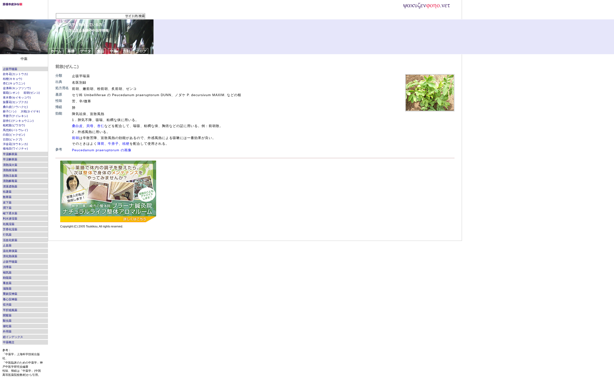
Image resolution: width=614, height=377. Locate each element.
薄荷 (100, 143)
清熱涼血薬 (10, 175)
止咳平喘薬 (10, 69)
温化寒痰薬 (10, 251)
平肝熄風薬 (10, 310)
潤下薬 (7, 207)
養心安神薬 (10, 299)
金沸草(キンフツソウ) (17, 88)
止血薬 (7, 245)
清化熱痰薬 (10, 256)
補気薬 (7, 272)
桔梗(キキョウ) (12, 79)
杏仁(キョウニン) (14, 83)
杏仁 (100, 126)
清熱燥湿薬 (10, 170)
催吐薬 (7, 326)
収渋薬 (7, 304)
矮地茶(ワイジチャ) (15, 148)
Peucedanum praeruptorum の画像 (101, 150)
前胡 (75, 138)
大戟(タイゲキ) (30, 111)
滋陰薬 (7, 288)
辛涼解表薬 (10, 159)
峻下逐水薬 (10, 213)
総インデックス (13, 337)
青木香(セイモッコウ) (17, 97)
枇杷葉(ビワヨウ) (14, 125)
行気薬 (7, 234)
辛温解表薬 (10, 154)
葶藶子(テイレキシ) (15, 116)
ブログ (141, 51)
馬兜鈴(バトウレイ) (15, 130)
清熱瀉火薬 (10, 165)
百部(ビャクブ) (12, 139)
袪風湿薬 (8, 224)
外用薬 (7, 331)
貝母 (90, 126)
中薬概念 (8, 342)
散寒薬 (7, 197)
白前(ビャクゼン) (14, 134)
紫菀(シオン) (11, 92)
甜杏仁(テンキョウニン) (18, 120)
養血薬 (7, 283)
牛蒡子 (113, 143)
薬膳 (71, 51)
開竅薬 (7, 315)
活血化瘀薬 (10, 240)
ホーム (56, 51)
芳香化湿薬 (10, 229)
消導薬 (7, 267)
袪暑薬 (7, 191)
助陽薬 (7, 277)
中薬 (113, 51)
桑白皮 (77, 126)
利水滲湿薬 (10, 218)
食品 (100, 51)
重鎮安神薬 (10, 294)
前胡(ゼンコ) (32, 92)
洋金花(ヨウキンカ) (15, 144)
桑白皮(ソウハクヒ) (15, 107)
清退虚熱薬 (10, 186)
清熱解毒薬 (10, 181)
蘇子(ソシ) (9, 111)
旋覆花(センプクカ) (15, 102)
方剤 (126, 51)
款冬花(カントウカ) (15, 74)
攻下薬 (7, 202)
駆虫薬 (7, 320)
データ (85, 51)
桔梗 (126, 143)
